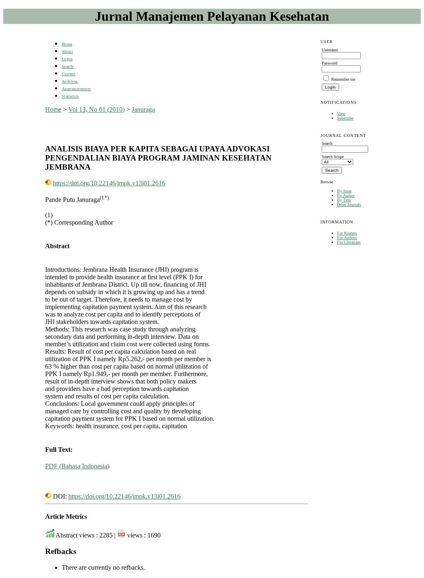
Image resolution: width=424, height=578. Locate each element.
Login (67, 59)
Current (69, 74)
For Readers (347, 233)
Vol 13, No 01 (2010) (96, 109)
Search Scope (333, 156)
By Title (344, 200)
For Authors (347, 237)
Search (68, 66)
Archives (70, 81)
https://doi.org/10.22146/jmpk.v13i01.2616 (109, 183)
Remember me (343, 79)
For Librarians (349, 242)
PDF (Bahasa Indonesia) (77, 466)
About (67, 51)
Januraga (143, 109)
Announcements (76, 88)
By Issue (344, 191)
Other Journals (349, 204)
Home (67, 44)
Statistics (70, 96)
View (341, 113)
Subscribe (345, 118)
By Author (345, 195)
